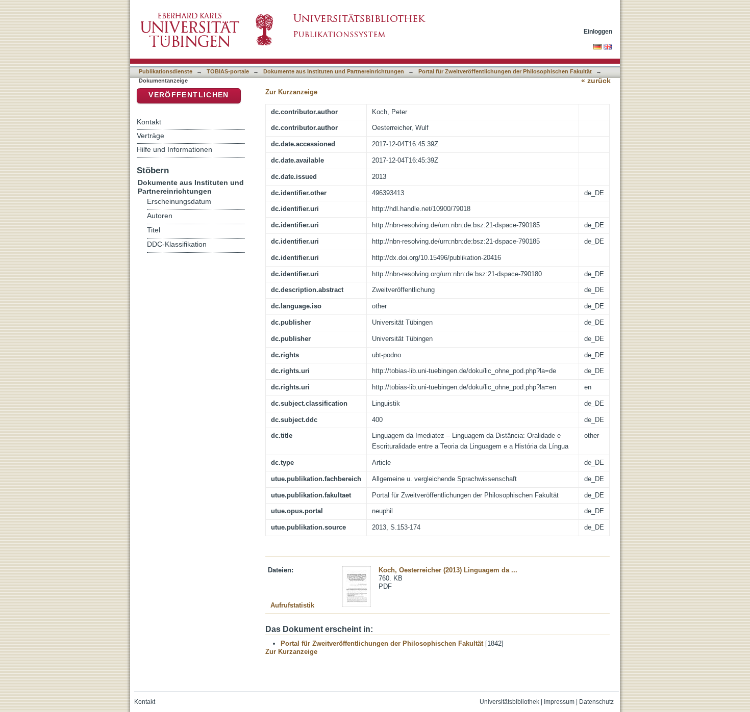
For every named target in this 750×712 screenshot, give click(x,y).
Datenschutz (596, 701)
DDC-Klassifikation (177, 244)
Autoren (159, 216)
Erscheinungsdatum (179, 201)
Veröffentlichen (188, 95)
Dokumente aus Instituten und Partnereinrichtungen (333, 71)
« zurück (596, 81)
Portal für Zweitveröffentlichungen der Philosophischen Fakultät (505, 71)
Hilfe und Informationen (174, 149)
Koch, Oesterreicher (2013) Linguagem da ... (448, 570)
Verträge (150, 135)
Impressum (559, 701)
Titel (153, 230)
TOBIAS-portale (228, 71)
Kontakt (149, 122)
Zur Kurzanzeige (291, 92)
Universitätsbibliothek (509, 701)
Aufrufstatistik (292, 605)
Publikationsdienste (165, 71)
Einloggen (598, 31)
